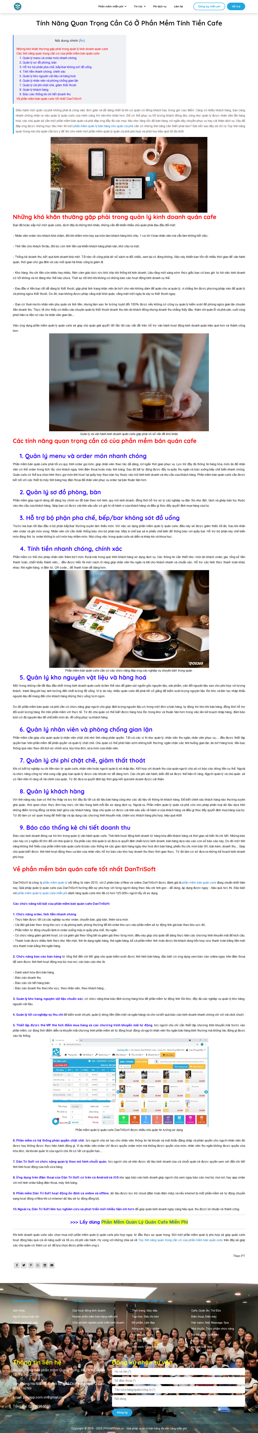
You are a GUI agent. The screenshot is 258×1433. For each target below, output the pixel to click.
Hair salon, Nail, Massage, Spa (210, 1322)
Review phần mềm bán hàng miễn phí (95, 1316)
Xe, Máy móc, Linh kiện (205, 1334)
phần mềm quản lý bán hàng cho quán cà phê (103, 126)
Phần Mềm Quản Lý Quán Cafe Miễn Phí (144, 1222)
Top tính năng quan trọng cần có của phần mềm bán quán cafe (180, 1240)
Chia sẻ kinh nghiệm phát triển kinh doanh (98, 1322)
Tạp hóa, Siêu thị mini (145, 1316)
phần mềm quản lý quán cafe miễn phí (43, 893)
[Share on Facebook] (17, 1265)
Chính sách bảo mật (25, 1322)
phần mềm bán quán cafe (199, 882)
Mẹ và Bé (197, 1340)
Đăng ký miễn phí (209, 6)
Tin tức (138, 6)
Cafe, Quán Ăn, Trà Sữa (206, 1310)
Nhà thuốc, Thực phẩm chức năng (212, 1328)
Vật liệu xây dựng (142, 1334)
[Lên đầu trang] (249, 1396)
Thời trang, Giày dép (145, 1310)
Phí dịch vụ (159, 6)
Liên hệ (178, 6)
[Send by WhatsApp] (38, 1265)
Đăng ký (122, 1412)
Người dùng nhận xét (26, 1316)
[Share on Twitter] (24, 1265)
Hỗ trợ (236, 6)
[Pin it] (31, 1265)
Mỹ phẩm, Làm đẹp (143, 1322)
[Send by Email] (52, 1265)
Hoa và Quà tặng (201, 1346)
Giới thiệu (19, 1310)
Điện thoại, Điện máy (203, 1316)
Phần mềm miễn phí (110, 6)
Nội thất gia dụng (142, 1340)
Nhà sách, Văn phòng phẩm (149, 1346)
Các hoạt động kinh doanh (88, 1310)
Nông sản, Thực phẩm (145, 1328)
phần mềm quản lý (55, 882)
